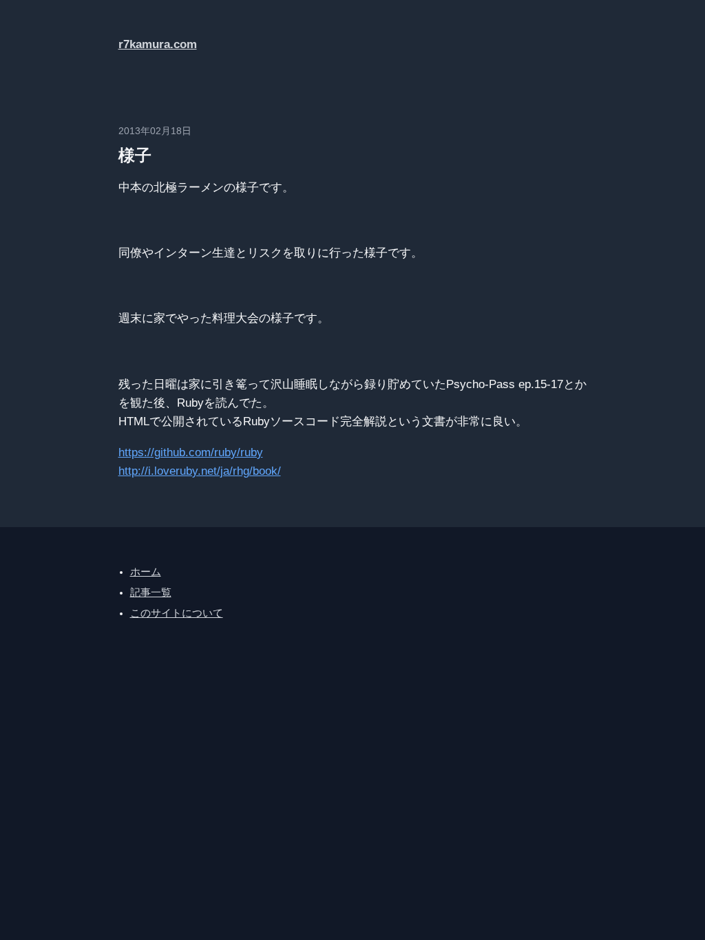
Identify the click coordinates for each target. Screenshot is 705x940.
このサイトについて (176, 613)
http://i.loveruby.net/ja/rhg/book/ (199, 471)
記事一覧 (150, 592)
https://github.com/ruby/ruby (190, 452)
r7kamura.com (157, 44)
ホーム (145, 571)
